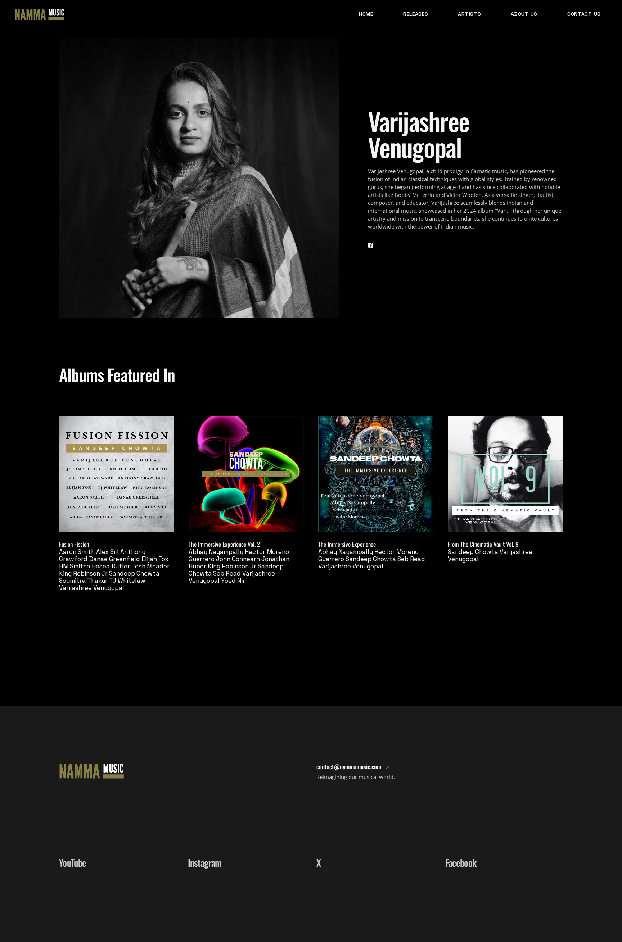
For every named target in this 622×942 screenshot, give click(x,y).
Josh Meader (150, 566)
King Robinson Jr (83, 573)
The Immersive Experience (347, 544)
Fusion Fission (74, 544)
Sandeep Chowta (134, 573)
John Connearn (238, 559)
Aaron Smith (77, 552)
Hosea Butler (111, 566)
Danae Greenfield (114, 559)
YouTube (72, 863)
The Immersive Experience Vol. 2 (224, 544)
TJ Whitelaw (127, 581)
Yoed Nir (233, 581)
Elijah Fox (154, 559)
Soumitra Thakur (83, 581)
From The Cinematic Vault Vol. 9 (483, 544)
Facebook (461, 863)
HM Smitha (74, 566)
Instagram (205, 863)
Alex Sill (107, 552)
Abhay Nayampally (216, 552)
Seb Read (227, 573)
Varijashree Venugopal (91, 588)
